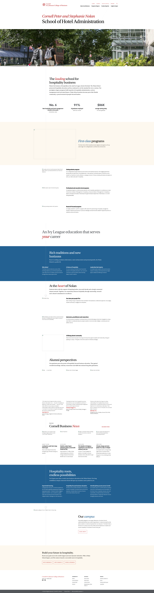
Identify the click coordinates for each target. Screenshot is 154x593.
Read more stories (105, 426)
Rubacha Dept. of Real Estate (88, 585)
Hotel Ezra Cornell (46, 491)
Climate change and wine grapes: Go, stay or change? (103, 447)
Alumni (93, 3)
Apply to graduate (57, 562)
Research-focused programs (73, 206)
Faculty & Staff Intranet (104, 582)
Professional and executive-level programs (77, 188)
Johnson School (87, 582)
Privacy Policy (67, 591)
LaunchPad (102, 584)
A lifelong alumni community (74, 335)
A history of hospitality (72, 267)
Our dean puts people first (73, 298)
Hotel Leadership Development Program (53, 489)
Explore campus (82, 531)
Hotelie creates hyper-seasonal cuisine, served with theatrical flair (67, 447)
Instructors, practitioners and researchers (77, 317)
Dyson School (86, 578)
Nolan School (86, 580)
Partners (112, 3)
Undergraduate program (72, 169)
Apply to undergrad (47, 562)
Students (98, 3)
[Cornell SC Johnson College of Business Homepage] (56, 577)
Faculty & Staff (105, 3)
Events (101, 580)
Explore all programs (69, 562)
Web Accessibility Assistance (77, 591)
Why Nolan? (45, 267)
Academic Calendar (103, 578)
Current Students (75, 580)
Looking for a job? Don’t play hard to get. (49, 447)
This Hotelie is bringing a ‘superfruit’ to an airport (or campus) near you (85, 447)
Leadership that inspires (96, 267)
